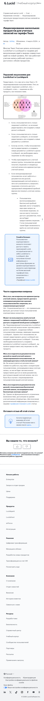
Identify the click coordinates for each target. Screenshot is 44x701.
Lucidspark (10, 511)
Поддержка (10, 497)
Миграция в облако (13, 549)
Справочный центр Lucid (13, 13)
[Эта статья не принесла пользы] (26, 446)
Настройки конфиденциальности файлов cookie (21, 681)
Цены (8, 491)
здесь (29, 425)
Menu (39, 3)
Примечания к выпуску (15, 660)
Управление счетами (11, 16)
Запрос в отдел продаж (15, 485)
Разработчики (11, 618)
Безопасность (11, 624)
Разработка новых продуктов (17, 555)
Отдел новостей (12, 587)
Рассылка (10, 654)
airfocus (9, 523)
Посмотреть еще (12, 567)
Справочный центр (13, 630)
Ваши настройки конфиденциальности (23, 687)
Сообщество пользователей (17, 642)
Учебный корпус (12, 636)
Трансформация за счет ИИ (17, 561)
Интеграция (10, 529)
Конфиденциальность (12, 677)
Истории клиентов (13, 599)
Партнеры (10, 648)
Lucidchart (10, 517)
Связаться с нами (13, 605)
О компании (10, 581)
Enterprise (10, 479)
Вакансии (10, 593)
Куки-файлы (8, 685)
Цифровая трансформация (16, 543)
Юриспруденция (29, 677)
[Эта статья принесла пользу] (17, 446)
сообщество (15, 454)
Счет (28, 13)
